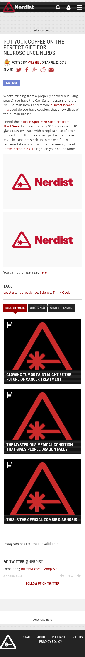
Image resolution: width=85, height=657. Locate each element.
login (68, 7)
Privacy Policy (50, 642)
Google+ (35, 69)
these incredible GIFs (19, 149)
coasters (9, 292)
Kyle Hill (34, 63)
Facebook (27, 69)
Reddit (43, 69)
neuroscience (28, 292)
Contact (25, 637)
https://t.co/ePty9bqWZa (39, 569)
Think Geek (61, 292)
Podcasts (59, 637)
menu (79, 7)
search (58, 7)
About (42, 637)
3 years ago (12, 576)
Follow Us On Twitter (42, 584)
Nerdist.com (8, 642)
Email (51, 69)
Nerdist (18, 7)
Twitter (19, 69)
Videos (78, 637)
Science (12, 83)
